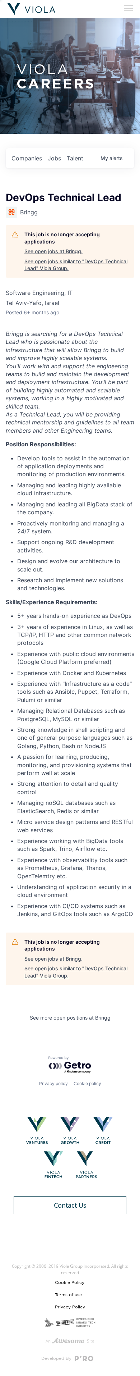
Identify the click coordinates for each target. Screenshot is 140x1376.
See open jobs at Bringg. (53, 251)
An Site (70, 1341)
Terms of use (68, 1295)
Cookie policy (87, 1083)
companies (26, 158)
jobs (54, 158)
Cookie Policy (69, 1282)
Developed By (57, 1358)
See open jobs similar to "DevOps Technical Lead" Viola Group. (75, 265)
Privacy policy (53, 1083)
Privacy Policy (70, 1307)
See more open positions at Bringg (70, 1018)
